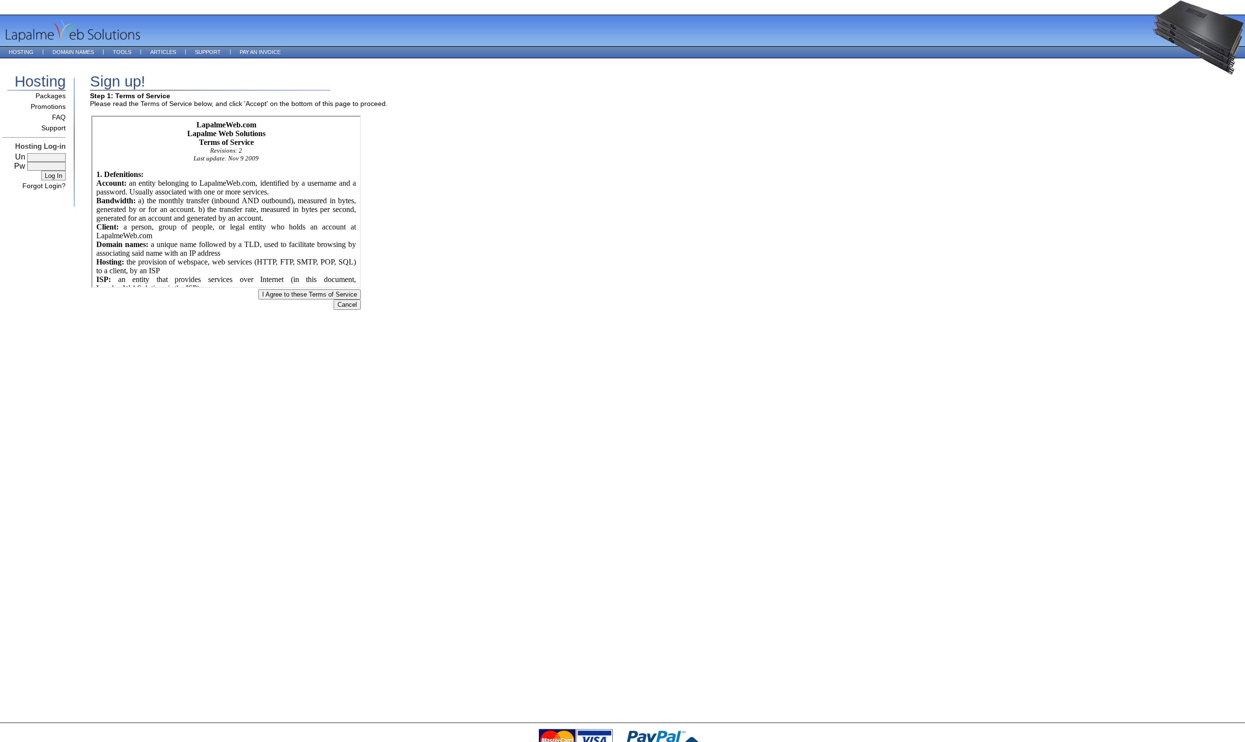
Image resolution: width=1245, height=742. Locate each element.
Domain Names (73, 52)
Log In (53, 175)
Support (208, 52)
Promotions (48, 106)
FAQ (59, 117)
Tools (122, 52)
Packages (51, 96)
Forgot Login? (44, 186)
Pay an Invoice (260, 52)
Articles (163, 52)
